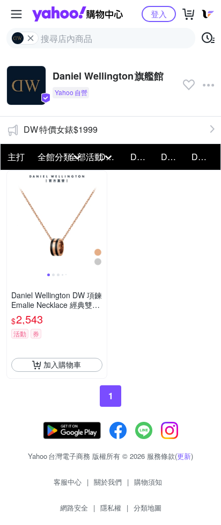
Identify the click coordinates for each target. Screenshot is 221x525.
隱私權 (110, 507)
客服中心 (68, 482)
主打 (16, 156)
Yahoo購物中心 (77, 13)
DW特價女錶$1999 (61, 129)
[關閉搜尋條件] (30, 38)
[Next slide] (100, 220)
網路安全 (74, 507)
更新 (184, 456)
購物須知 (148, 482)
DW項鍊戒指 (142, 156)
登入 (159, 13)
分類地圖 (147, 507)
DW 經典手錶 (173, 156)
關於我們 (108, 482)
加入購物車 (62, 364)
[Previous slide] (14, 220)
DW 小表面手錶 (203, 156)
